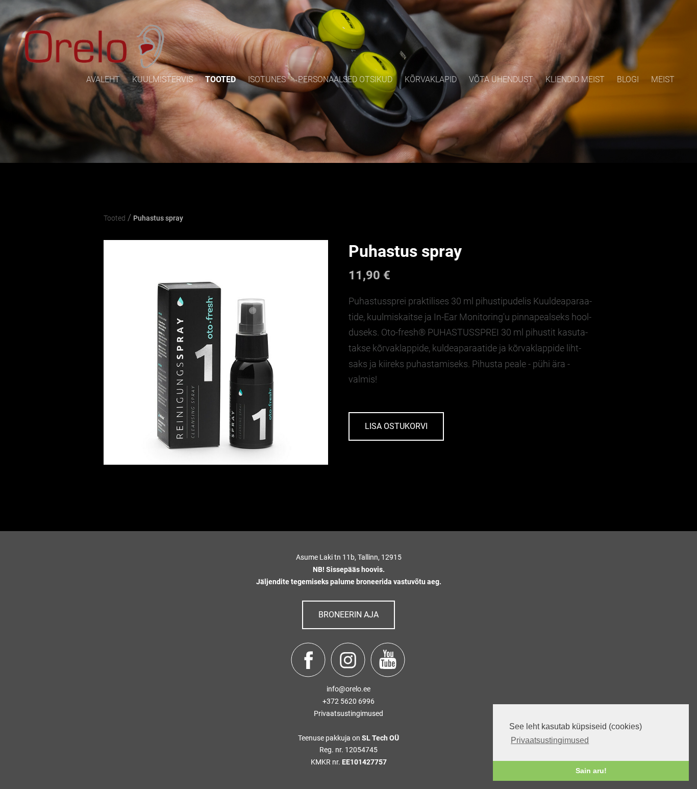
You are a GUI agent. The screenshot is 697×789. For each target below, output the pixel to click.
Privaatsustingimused (348, 713)
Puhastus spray (158, 218)
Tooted (220, 79)
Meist (663, 79)
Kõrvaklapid (431, 79)
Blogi (628, 79)
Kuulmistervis (162, 79)
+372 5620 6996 (348, 701)
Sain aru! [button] (591, 771)
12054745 (361, 750)
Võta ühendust (501, 79)
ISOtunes (267, 79)
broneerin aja (348, 614)
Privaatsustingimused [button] (550, 740)
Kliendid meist (575, 79)
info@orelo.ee (348, 689)
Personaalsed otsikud (345, 79)
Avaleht (103, 79)
